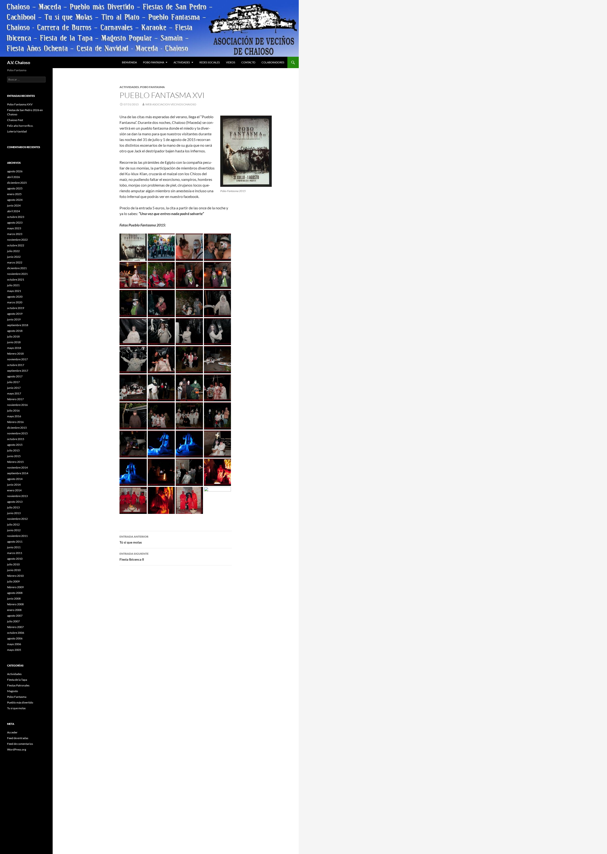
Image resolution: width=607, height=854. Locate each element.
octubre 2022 (15, 245)
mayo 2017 (14, 393)
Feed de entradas (17, 738)
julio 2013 (13, 507)
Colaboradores (273, 62)
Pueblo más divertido (20, 702)
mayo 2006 (14, 644)
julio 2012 (13, 524)
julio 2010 (13, 564)
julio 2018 (13, 336)
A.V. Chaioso (18, 62)
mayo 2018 (14, 348)
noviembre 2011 (17, 536)
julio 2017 (13, 382)
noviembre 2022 (17, 239)
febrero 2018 (15, 353)
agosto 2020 (15, 296)
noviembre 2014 (17, 467)
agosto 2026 (15, 171)
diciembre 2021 (17, 268)
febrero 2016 (15, 422)
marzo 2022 (14, 262)
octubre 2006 (15, 632)
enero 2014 (14, 490)
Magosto (12, 691)
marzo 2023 (14, 234)
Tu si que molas (16, 708)
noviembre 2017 (17, 359)
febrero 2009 (15, 587)
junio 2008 (14, 598)
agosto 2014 (15, 479)
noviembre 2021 (17, 274)
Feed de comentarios (20, 744)
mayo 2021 (14, 291)
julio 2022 (13, 251)
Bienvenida (129, 62)
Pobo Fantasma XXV (19, 104)
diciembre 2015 (17, 427)
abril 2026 (13, 177)
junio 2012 (14, 530)
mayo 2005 (14, 650)
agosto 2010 (15, 558)
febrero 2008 (15, 604)
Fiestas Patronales (18, 685)
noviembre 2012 (17, 519)
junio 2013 (14, 513)
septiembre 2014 (17, 473)
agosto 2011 (15, 541)
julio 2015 (13, 450)
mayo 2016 (14, 416)
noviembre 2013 (17, 496)
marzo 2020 (14, 302)
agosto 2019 (15, 313)
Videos (230, 62)
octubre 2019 (15, 308)
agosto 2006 (15, 638)
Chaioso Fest (15, 120)
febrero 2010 (15, 575)
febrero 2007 (15, 627)
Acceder (12, 732)
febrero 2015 (15, 462)
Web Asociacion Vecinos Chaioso (170, 104)
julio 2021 (13, 285)
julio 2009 (13, 581)
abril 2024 (13, 211)
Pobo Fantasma (153, 62)
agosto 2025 (15, 188)
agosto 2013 (15, 501)
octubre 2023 (15, 217)
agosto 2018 (15, 331)
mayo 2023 (14, 228)
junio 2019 (14, 319)
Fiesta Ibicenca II (134, 556)
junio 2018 (14, 342)
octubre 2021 (15, 279)
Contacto (248, 62)
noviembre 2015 (17, 433)
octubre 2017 (15, 365)
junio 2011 (14, 547)
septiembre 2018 (17, 325)
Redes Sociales (209, 62)
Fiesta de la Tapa (17, 679)
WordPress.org (16, 749)
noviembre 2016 (17, 405)
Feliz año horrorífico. (20, 125)
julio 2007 (13, 621)
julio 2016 (13, 410)
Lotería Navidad (17, 131)
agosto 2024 (15, 200)
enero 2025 (14, 194)
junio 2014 (14, 484)
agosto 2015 (15, 444)
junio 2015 (14, 456)
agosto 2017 (15, 376)
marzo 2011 (14, 553)
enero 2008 (14, 610)
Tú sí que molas (134, 539)
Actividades (182, 62)
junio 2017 (14, 387)
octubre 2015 (15, 439)
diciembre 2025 (17, 182)
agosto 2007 (15, 615)
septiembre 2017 (17, 370)
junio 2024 (14, 205)
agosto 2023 (15, 222)
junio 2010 (14, 570)
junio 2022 (14, 256)
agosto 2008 (15, 593)
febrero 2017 (15, 399)
